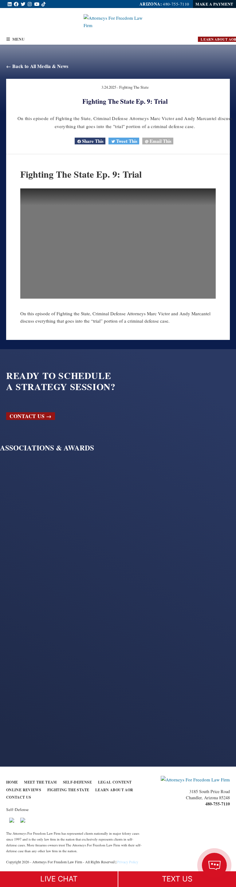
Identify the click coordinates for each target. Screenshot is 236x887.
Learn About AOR (114, 789)
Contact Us (18, 797)
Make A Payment (214, 4)
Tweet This (126, 141)
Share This (92, 141)
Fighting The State (134, 87)
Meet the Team (40, 782)
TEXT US (177, 878)
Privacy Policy (127, 861)
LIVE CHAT (58, 878)
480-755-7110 (176, 4)
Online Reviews (23, 789)
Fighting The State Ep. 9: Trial (125, 101)
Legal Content (115, 782)
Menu (17, 39)
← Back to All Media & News (37, 66)
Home (12, 782)
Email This (159, 141)
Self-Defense (77, 782)
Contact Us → (30, 416)
